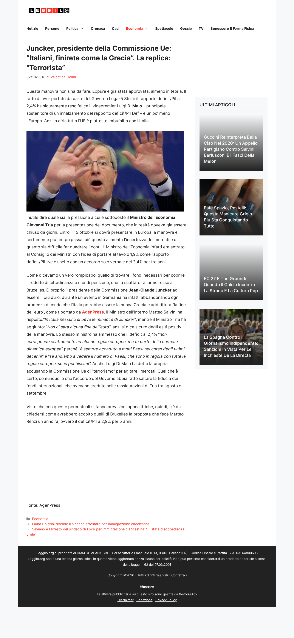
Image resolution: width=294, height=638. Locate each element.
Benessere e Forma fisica (232, 28)
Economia (134, 28)
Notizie (32, 28)
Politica (72, 28)
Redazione (144, 600)
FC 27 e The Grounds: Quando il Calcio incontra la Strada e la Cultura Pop (231, 284)
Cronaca (98, 28)
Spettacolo (164, 28)
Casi (115, 28)
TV (201, 28)
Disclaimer (126, 600)
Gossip (186, 28)
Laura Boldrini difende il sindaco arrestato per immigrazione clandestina (91, 524)
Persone (52, 28)
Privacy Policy (166, 600)
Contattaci (179, 575)
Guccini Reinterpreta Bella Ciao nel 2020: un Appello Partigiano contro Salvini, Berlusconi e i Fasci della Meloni (231, 149)
